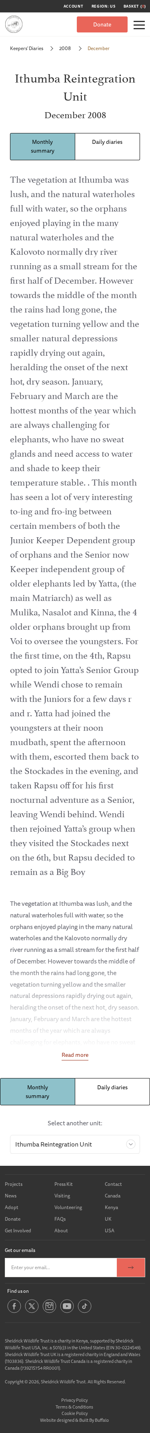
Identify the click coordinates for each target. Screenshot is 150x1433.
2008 (65, 48)
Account (74, 6)
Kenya (111, 1207)
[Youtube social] (67, 1312)
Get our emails (20, 1250)
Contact (113, 1184)
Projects (13, 1184)
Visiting (62, 1195)
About (61, 1230)
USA (109, 1230)
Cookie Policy (75, 1413)
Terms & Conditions (74, 1406)
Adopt (11, 1207)
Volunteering (68, 1207)
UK (108, 1219)
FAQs (60, 1219)
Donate (102, 24)
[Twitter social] (32, 1312)
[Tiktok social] (85, 1312)
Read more (75, 1054)
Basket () (135, 6)
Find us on (18, 1291)
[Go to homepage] (13, 24)
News (10, 1195)
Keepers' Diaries (26, 48)
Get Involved (18, 1230)
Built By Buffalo (94, 1420)
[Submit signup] (131, 1267)
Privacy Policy (74, 1400)
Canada (112, 1195)
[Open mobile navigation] (139, 25)
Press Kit (63, 1184)
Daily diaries (107, 141)
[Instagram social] (49, 1312)
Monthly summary (42, 146)
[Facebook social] (14, 1312)
